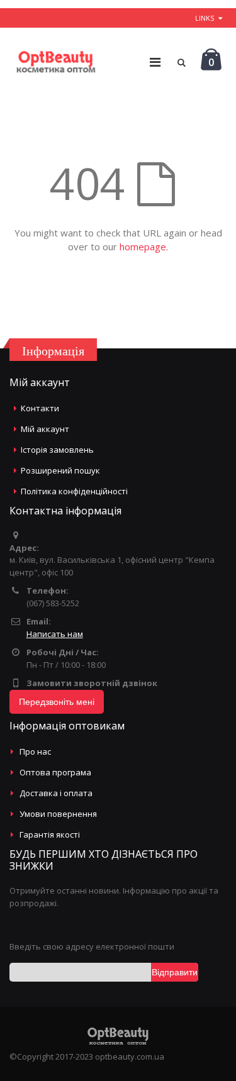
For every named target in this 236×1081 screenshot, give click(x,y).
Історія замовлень (57, 449)
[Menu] (155, 61)
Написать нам (54, 634)
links (204, 18)
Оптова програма (55, 772)
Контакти (40, 408)
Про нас (35, 751)
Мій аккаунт (45, 429)
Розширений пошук (60, 470)
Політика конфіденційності (74, 491)
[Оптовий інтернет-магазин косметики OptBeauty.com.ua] (55, 62)
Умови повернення (58, 813)
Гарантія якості (50, 834)
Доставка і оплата (56, 793)
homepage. (144, 246)
